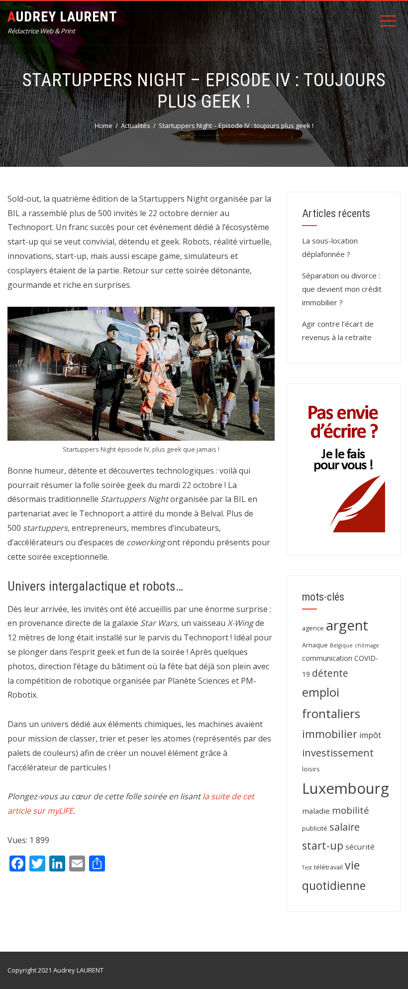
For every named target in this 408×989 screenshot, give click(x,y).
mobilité (350, 810)
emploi (320, 692)
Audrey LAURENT (62, 16)
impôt (370, 735)
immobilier (329, 734)
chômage (367, 645)
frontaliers (331, 714)
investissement (338, 752)
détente (330, 673)
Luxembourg (345, 788)
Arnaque (315, 644)
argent (347, 625)
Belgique (341, 645)
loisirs (311, 768)
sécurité (360, 847)
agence (313, 627)
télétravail (328, 867)
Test (307, 867)
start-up (322, 845)
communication (327, 658)
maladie (316, 811)
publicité (314, 828)
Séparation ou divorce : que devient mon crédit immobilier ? (342, 288)
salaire (344, 827)
